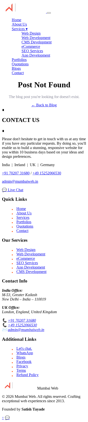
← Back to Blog (44, 105)
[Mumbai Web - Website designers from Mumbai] (24, 12)
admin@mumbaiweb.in (20, 181)
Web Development (36, 38)
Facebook (24, 362)
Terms (21, 370)
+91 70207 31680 (16, 173)
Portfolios (19, 60)
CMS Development (37, 42)
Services (20, 29)
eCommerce (31, 46)
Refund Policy (27, 375)
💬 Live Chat (12, 190)
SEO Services (32, 51)
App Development (36, 55)
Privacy (22, 366)
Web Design (31, 33)
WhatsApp (24, 353)
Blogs (16, 68)
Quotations (20, 64)
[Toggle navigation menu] (49, 13)
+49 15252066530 (47, 173)
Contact (18, 73)
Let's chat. (24, 348)
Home (16, 20)
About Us (19, 24)
